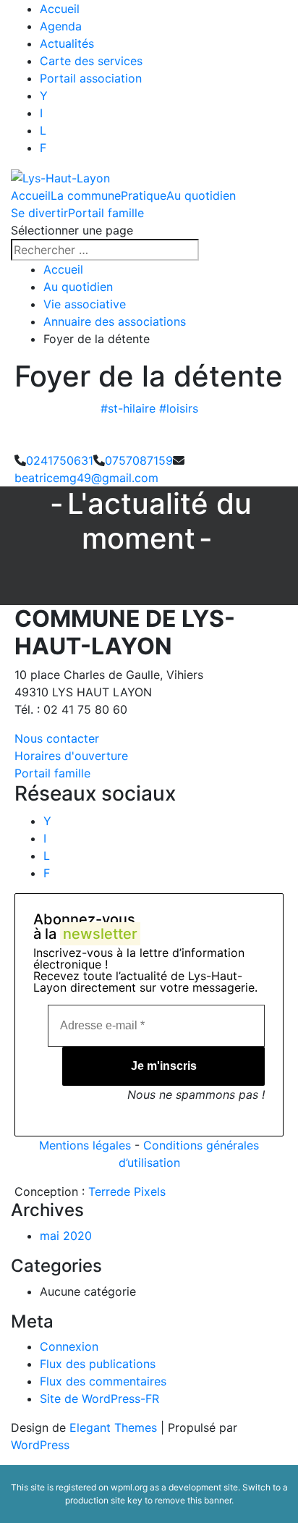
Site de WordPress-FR (99, 1398)
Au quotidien (201, 195)
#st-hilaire (128, 408)
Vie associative (84, 304)
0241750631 (59, 460)
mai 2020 (66, 1235)
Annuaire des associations (114, 321)
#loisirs (178, 408)
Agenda (61, 26)
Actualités (67, 43)
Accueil (60, 8)
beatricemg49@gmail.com (86, 478)
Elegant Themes (113, 1427)
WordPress (40, 1445)
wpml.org (129, 1487)
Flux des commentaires (103, 1381)
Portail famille (106, 213)
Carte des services (91, 61)
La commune (86, 195)
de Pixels (127, 1191)
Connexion (69, 1346)
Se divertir (39, 213)
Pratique (143, 195)
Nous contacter (56, 738)
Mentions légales (85, 1145)
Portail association (91, 78)
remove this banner (193, 1500)
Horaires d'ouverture (71, 755)
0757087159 (139, 460)
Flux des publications (98, 1364)
